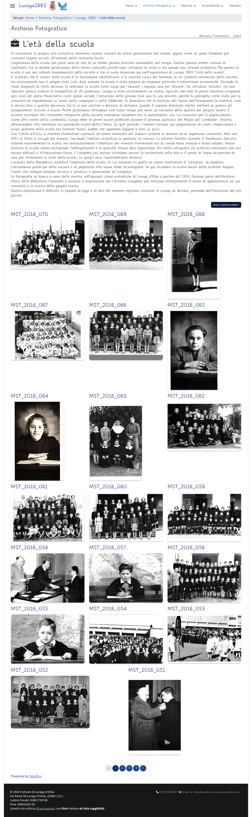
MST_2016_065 (186, 305)
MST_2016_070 (29, 215)
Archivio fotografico (157, 6)
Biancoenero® (45, 809)
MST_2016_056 (186, 548)
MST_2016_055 (29, 609)
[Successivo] (143, 768)
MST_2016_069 (107, 215)
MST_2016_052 (29, 670)
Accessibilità (211, 6)
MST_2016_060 (108, 487)
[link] (126, 36)
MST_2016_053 (186, 609)
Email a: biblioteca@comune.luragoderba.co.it (211, 792)
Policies (186, 6)
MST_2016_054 (108, 609)
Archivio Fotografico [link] (214, 36)
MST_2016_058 (29, 548)
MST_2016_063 (107, 396)
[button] (12, 6)
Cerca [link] (237, 36)
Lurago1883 (32, 6)
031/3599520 (168, 792)
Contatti (235, 6)
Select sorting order (225, 204)
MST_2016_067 (29, 305)
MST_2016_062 (186, 396)
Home (129, 6)
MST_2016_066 (107, 305)
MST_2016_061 (29, 487)
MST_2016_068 (186, 215)
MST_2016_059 (186, 487)
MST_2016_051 (146, 670)
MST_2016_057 (107, 548)
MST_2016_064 (29, 396)
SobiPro (35, 776)
